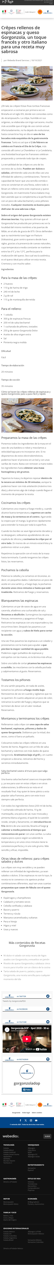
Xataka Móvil (8, 1150)
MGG (30, 1152)
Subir (47, 1136)
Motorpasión (8, 1202)
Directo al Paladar (10, 1182)
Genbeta (6, 1159)
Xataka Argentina (10, 1238)
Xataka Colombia (10, 1236)
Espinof (31, 1170)
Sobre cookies (37, 1113)
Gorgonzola (16, 1113)
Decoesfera (32, 1186)
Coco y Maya (8, 1218)
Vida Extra (32, 1150)
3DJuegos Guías (34, 1156)
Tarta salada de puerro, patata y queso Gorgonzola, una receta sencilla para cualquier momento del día (27, 975)
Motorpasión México (36, 1234)
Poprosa (31, 1190)
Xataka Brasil (8, 1240)
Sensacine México (35, 1240)
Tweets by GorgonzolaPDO (14, 1001)
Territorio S (7, 1163)
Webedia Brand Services (18, 60)
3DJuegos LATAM (34, 1231)
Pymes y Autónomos (36, 1204)
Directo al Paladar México (13, 1248)
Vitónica (31, 1182)
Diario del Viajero (10, 1220)
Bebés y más (8, 1216)
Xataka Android (9, 1152)
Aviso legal (26, 1113)
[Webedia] (11, 1137)
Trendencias (32, 1184)
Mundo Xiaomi (9, 1161)
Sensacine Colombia (35, 1242)
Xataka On (7, 1234)
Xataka (6, 1148)
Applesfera (7, 1156)
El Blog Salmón (33, 1202)
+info (51, 4)
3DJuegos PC (32, 1154)
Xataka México (9, 1231)
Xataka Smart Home (11, 1154)
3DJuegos (31, 1148)
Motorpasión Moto (10, 1204)
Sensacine (32, 1168)
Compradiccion (34, 1188)
